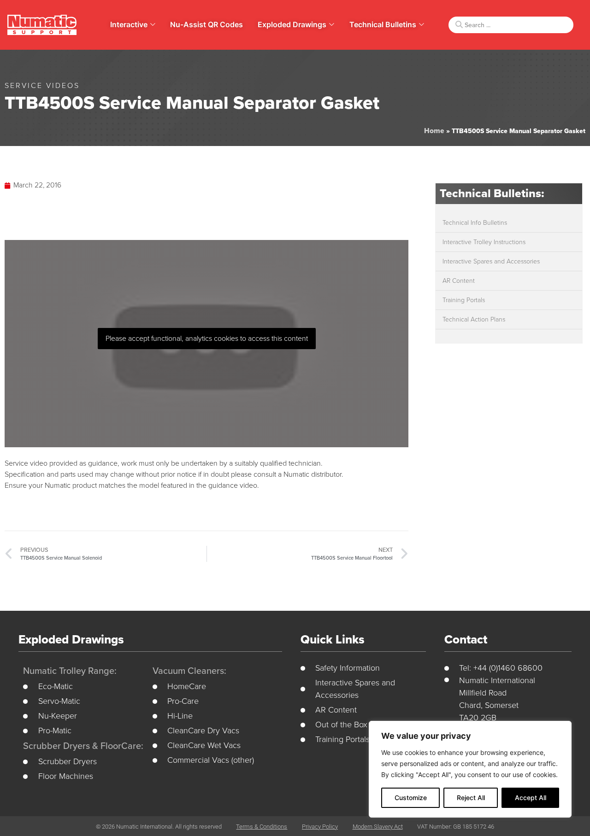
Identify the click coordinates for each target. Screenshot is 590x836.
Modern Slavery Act (378, 826)
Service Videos (42, 85)
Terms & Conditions (261, 826)
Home (434, 131)
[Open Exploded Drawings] (332, 24)
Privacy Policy (320, 826)
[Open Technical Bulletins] (422, 24)
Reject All (471, 797)
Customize (411, 797)
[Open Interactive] (153, 24)
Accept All (530, 797)
